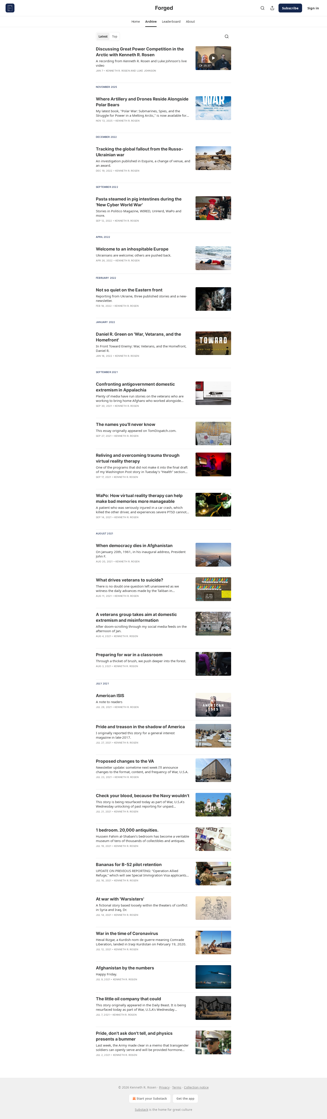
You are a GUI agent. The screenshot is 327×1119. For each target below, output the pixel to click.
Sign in (313, 8)
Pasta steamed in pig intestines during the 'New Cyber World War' (139, 202)
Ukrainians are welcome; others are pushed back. (133, 255)
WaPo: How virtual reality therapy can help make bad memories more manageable (139, 498)
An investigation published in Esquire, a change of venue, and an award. (143, 163)
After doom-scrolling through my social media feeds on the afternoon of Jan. (141, 628)
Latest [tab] (103, 36)
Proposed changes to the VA (125, 761)
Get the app (185, 1098)
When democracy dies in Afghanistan (134, 545)
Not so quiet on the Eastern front (129, 290)
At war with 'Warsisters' (120, 899)
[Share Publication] (272, 8)
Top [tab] (114, 36)
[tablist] (108, 36)
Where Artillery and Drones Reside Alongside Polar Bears (142, 101)
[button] (136, 21)
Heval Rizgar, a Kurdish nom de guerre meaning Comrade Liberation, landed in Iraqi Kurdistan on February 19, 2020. (141, 941)
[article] (163, 62)
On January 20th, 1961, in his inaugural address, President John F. (141, 553)
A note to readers (109, 702)
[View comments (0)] (130, 76)
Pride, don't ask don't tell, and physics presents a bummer (134, 1036)
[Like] (99, 266)
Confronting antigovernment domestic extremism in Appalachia (135, 387)
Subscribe (290, 8)
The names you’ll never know (125, 424)
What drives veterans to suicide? (129, 580)
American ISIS (110, 695)
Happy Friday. (106, 974)
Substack (141, 1109)
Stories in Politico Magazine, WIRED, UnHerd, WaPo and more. (138, 213)
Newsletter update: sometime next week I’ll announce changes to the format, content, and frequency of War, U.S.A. (142, 769)
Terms (176, 1087)
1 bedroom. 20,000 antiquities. (127, 830)
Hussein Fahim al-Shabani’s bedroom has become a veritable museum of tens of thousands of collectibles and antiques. (142, 838)
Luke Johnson (146, 70)
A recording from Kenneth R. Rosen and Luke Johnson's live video (141, 63)
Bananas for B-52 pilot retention (129, 864)
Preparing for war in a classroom (129, 654)
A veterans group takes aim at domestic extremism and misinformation (136, 617)
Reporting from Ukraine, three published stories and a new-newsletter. (141, 298)
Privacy (164, 1087)
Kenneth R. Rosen (118, 70)
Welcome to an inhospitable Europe (132, 249)
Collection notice (196, 1087)
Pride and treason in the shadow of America (140, 726)
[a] (213, 58)
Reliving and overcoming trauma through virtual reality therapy (138, 458)
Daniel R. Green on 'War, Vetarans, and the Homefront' (138, 337)
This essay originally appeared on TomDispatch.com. (136, 430)
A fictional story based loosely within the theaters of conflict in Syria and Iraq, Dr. (141, 907)
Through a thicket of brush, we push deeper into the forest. (141, 661)
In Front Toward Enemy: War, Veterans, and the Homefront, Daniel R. (141, 348)
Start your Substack (152, 1098)
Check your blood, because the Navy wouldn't (142, 795)
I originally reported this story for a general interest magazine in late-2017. (135, 735)
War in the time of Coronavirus (127, 933)
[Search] (262, 8)
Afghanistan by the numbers (125, 968)
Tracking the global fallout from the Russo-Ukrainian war (139, 151)
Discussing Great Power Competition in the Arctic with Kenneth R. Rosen (140, 51)
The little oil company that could (128, 998)
